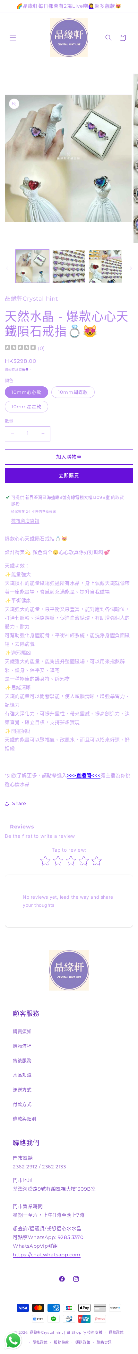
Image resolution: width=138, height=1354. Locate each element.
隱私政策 (40, 1342)
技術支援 (94, 1332)
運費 (25, 370)
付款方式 (22, 1104)
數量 (9, 420)
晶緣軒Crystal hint (46, 1332)
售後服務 (22, 1060)
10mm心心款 (26, 392)
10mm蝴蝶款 (73, 392)
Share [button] (19, 803)
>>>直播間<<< (83, 775)
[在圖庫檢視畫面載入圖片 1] (32, 266)
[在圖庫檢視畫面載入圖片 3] (105, 266)
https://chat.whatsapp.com (47, 1255)
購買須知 (22, 1031)
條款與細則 (24, 1119)
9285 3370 (70, 1237)
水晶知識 (22, 1075)
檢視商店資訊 (25, 521)
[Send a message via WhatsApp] (13, 1340)
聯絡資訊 (104, 1342)
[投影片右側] (131, 268)
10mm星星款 (26, 407)
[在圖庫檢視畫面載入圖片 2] (69, 266)
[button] (13, 38)
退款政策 (116, 1332)
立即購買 (69, 475)
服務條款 (61, 1342)
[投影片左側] (7, 268)
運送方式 (22, 1090)
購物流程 (22, 1046)
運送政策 (83, 1342)
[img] (20, 348)
